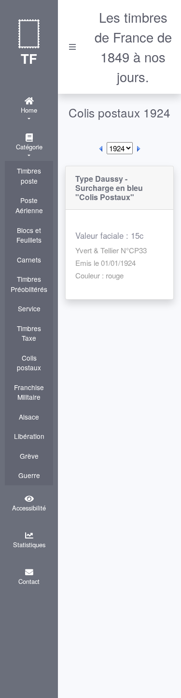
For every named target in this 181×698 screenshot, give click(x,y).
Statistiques (29, 544)
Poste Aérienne (29, 205)
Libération (29, 436)
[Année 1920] (101, 148)
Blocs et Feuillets (29, 235)
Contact (29, 581)
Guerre (29, 475)
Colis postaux (29, 363)
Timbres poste (29, 176)
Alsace (29, 417)
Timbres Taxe (29, 333)
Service (29, 308)
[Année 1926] (138, 148)
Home (29, 110)
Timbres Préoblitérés (29, 284)
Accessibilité (29, 507)
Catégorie (29, 146)
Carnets (29, 259)
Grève (29, 456)
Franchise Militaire (29, 392)
